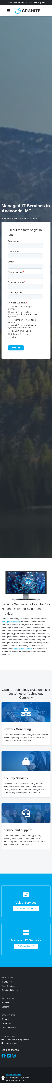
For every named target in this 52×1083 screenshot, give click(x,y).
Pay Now (41, 2)
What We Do (8, 978)
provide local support (23, 649)
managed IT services (11, 622)
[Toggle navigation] (8, 10)
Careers (5, 1007)
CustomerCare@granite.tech (18, 1039)
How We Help (9, 1015)
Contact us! (8, 1036)
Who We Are (8, 999)
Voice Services (8, 986)
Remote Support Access (21, 2)
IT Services (7, 982)
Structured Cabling (10, 990)
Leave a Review (9, 1028)
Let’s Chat (6, 1023)
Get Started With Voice (26, 908)
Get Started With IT (26, 946)
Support (5, 1019)
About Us (6, 1003)
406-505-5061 (11, 1043)
